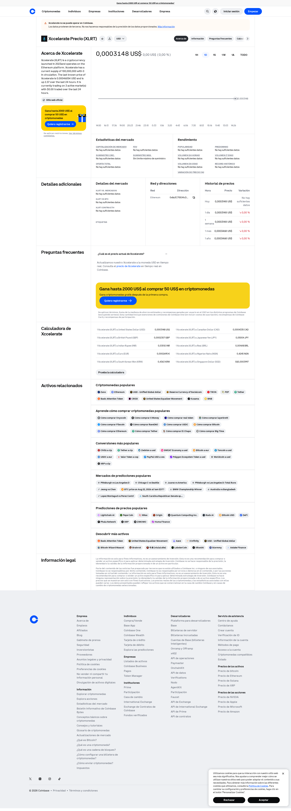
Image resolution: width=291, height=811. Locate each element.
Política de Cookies (258, 786)
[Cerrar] (283, 773)
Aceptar (263, 799)
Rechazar (229, 799)
